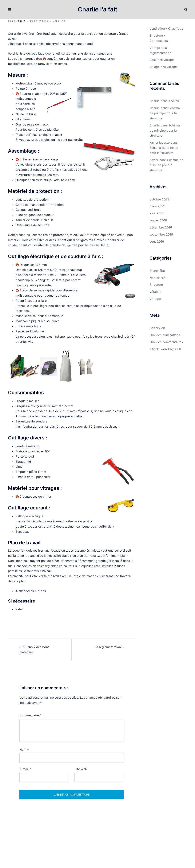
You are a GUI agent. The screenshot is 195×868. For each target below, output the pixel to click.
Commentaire (30, 715)
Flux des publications (164, 335)
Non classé (157, 278)
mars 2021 (157, 206)
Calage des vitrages (163, 67)
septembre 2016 (161, 234)
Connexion (157, 328)
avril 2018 (156, 213)
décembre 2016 (160, 227)
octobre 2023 (159, 199)
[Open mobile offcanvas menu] (9, 9)
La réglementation (108, 647)
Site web (80, 769)
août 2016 (156, 241)
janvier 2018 (158, 220)
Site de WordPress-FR (165, 349)
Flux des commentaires (166, 342)
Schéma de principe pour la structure (164, 113)
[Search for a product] (185, 9)
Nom (24, 749)
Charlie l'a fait (97, 9)
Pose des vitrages (162, 60)
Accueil (173, 101)
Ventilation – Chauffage (166, 28)
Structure (156, 284)
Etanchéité (157, 271)
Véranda (59, 21)
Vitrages (155, 299)
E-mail (25, 769)
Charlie (19, 21)
